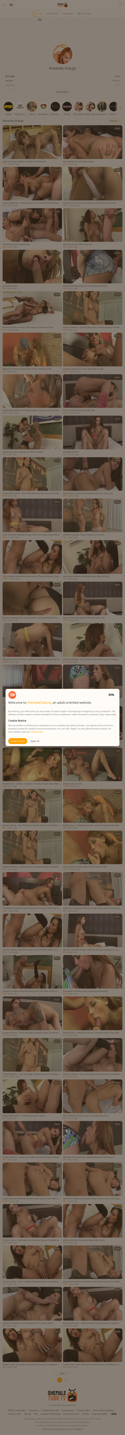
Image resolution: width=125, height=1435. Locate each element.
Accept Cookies (17, 741)
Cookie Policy (36, 731)
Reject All (35, 741)
